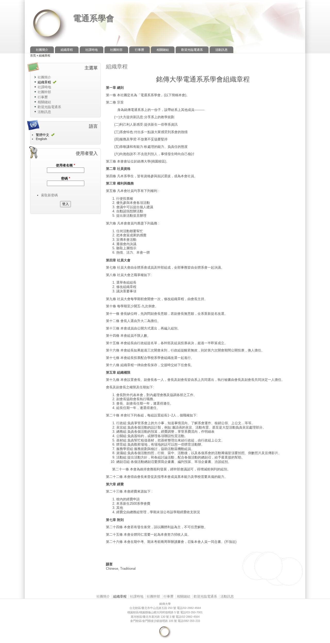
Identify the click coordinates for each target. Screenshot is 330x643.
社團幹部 (116, 50)
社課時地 (91, 50)
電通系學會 (93, 18)
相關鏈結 (162, 50)
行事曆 (139, 50)
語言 (109, 564)
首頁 (33, 55)
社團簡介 (42, 50)
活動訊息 (221, 50)
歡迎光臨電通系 (192, 50)
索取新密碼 (49, 195)
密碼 (65, 178)
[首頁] (49, 44)
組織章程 (67, 50)
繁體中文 (42, 135)
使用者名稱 (65, 165)
